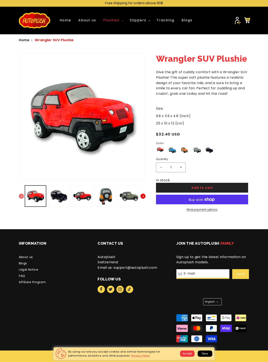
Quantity (162, 159)
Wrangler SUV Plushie (54, 40)
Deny (205, 353)
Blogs (23, 263)
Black (209, 150)
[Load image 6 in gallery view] (82, 196)
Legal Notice (28, 269)
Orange (184, 150)
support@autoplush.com (135, 267)
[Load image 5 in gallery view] (58, 196)
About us (26, 257)
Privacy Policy (140, 355)
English (210, 301)
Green (197, 150)
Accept (187, 353)
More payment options (202, 209)
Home (24, 40)
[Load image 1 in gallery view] (35, 196)
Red (160, 149)
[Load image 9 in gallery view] (128, 196)
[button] (113, 20)
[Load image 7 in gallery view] (105, 196)
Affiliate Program (32, 282)
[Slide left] (21, 196)
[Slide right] (143, 196)
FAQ (22, 276)
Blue (172, 150)
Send (240, 274)
